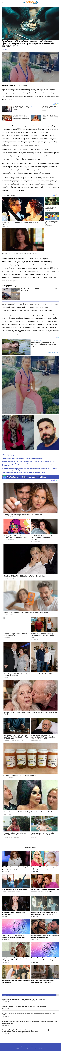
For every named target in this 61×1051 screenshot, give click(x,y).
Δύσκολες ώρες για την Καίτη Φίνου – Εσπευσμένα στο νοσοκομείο (22, 458)
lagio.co (43, 1048)
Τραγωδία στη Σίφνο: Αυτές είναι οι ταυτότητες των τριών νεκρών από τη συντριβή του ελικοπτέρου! (29, 464)
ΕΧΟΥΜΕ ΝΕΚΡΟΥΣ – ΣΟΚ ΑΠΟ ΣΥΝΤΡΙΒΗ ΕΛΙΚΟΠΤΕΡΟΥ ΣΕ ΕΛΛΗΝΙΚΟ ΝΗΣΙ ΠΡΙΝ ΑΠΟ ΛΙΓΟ (29, 461)
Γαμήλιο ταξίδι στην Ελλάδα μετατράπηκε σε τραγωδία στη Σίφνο (39, 289)
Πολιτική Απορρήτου (29, 1046)
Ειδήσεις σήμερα (8, 455)
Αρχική (20, 1046)
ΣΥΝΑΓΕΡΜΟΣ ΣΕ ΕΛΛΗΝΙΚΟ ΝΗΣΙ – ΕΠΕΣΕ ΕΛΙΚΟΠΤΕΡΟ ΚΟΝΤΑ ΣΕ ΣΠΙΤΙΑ (23, 472)
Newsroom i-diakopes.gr (9, 85)
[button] (30, 23)
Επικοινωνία (40, 1046)
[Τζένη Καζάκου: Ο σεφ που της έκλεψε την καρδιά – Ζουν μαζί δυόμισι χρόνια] (16, 903)
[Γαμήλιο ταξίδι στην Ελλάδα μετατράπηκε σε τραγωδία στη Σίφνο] (11, 294)
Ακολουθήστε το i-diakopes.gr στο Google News (26, 477)
